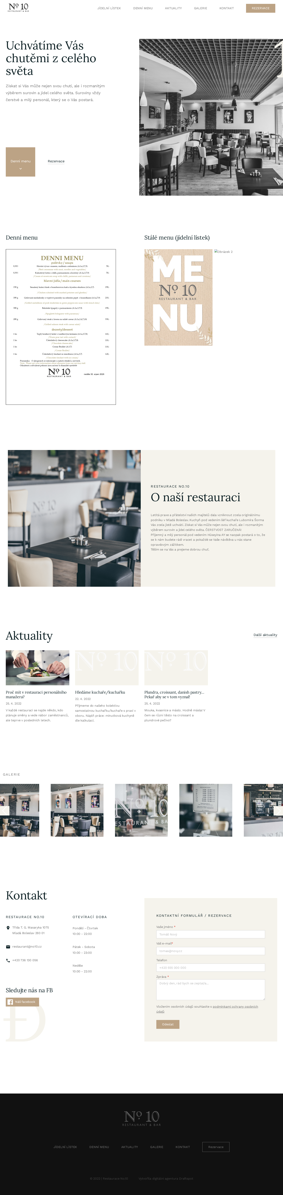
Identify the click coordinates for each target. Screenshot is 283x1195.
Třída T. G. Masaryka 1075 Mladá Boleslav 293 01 (30, 930)
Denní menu (143, 8)
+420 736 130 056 (25, 960)
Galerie (200, 8)
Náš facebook (25, 1002)
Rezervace (261, 8)
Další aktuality (265, 635)
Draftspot (186, 1178)
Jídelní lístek (109, 8)
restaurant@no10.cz (27, 946)
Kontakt (226, 8)
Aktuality (173, 8)
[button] (278, 810)
